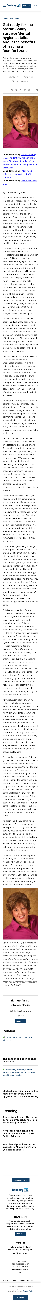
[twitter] (20, 90)
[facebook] (12, 90)
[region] (20, 1292)
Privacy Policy (28, 1291)
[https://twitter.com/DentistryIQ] (23, 1253)
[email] (29, 90)
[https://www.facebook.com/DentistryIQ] (14, 1253)
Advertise (14, 1280)
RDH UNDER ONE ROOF (20, 1264)
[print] (37, 90)
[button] (4, 5)
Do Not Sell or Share (26, 1280)
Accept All (20, 1297)
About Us (6, 1280)
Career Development (11, 18)
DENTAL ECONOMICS (20, 1267)
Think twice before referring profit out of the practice (18, 174)
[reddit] (24, 90)
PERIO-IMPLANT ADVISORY (21, 1269)
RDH (20, 1272)
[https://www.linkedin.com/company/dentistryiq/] (20, 1253)
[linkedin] (16, 90)
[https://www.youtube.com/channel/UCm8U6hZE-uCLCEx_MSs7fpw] (26, 1253)
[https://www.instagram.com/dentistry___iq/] (17, 1253)
